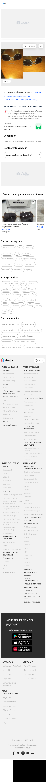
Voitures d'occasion (9, 374)
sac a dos (18, 264)
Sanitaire (26, 566)
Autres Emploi (7, 488)
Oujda (12, 300)
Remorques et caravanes (10, 404)
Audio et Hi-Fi (28, 504)
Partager (31, 46)
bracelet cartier (7, 259)
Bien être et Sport (31, 587)
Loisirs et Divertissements (31, 579)
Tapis (25, 552)
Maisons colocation (30, 436)
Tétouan (38, 306)
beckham (5, 270)
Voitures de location (9, 377)
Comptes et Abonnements (32, 507)
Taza (30, 306)
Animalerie (28, 569)
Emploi (5, 466)
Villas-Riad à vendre (30, 381)
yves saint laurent (8, 248)
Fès (34, 295)
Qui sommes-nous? (23, 748)
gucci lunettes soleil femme (33, 347)
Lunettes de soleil (28, 324)
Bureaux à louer (28, 412)
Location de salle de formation (12, 549)
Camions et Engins (10, 397)
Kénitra (4, 300)
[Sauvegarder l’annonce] (40, 46)
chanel (20, 248)
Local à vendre (28, 388)
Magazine (6, 679)
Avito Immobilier (30, 670)
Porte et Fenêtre (29, 555)
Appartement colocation (31, 432)
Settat (4, 311)
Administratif (7, 480)
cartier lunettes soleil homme (25, 342)
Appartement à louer (30, 402)
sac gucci (19, 259)
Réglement (32, 745)
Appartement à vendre (31, 374)
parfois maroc (7, 253)
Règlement (7, 697)
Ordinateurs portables (30, 479)
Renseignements (9, 719)
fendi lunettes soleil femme (11, 347)
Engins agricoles (8, 418)
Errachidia (26, 295)
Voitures (6, 370)
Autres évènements (9, 572)
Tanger (32, 289)
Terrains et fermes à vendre (32, 391)
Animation (6, 562)
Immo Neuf (7, 670)
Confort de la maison (30, 534)
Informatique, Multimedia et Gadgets (33, 467)
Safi (23, 306)
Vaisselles (27, 537)
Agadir (16, 284)
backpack (27, 270)
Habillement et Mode (32, 584)
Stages (5, 546)
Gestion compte (9, 706)
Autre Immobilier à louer (31, 423)
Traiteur (5, 565)
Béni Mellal (6, 295)
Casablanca (6, 284)
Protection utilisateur (17, 745)
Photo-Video (27, 500)
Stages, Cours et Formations (10, 538)
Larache (5, 306)
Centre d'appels (7, 470)
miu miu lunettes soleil (26, 336)
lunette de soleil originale (32, 330)
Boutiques (7, 674)
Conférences (6, 569)
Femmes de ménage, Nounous (12, 495)
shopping (29, 248)
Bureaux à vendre (29, 384)
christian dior (30, 264)
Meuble (26, 541)
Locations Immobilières (33, 398)
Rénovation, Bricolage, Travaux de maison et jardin (12, 503)
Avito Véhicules (30, 666)
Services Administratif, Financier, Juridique (10, 529)
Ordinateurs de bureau (31, 482)
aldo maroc (26, 253)
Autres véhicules (10, 425)
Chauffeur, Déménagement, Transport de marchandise (11, 508)
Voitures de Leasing (9, 381)
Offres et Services (10, 710)
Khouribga (31, 300)
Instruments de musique (30, 574)
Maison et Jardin (31, 523)
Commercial (6, 484)
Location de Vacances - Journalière (33, 444)
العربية (41, 360)
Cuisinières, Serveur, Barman (11, 512)
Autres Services (7, 533)
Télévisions (27, 497)
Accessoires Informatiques (32, 511)
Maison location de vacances (33, 453)
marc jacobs (16, 270)
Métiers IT (6, 477)
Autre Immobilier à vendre (32, 395)
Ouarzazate (15, 306)
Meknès (16, 289)
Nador (24, 289)
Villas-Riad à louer (29, 409)
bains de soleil (7, 342)
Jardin (26, 559)
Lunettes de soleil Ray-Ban (11, 330)
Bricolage (27, 562)
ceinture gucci (7, 264)
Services (6, 491)
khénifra (21, 300)
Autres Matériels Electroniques (33, 514)
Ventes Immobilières (32, 370)
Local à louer (28, 416)
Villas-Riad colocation (30, 439)
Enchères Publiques (32, 602)
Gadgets (26, 490)
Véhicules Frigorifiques (10, 411)
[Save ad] (33, 202)
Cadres (5, 473)
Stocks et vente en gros (32, 598)
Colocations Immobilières (29, 428)
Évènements (8, 558)
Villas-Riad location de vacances (31, 458)
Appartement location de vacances (31, 449)
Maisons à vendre (29, 377)
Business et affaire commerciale (10, 554)
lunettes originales (8, 336)
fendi (17, 253)
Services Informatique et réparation (10, 523)
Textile (26, 548)
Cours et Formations (9, 542)
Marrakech (6, 289)
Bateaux (6, 421)
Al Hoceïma (33, 284)
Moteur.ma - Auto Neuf (12, 666)
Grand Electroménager (31, 530)
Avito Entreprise (30, 679)
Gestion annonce (9, 702)
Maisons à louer (28, 405)
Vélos (5, 388)
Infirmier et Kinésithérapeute (11, 519)
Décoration (27, 545)
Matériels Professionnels (30, 592)
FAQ (4, 723)
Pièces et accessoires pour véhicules (11, 392)
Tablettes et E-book (30, 475)
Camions (5, 400)
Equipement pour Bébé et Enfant (32, 519)
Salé (10, 311)
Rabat (23, 284)
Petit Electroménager (30, 527)
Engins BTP (6, 414)
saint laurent (30, 259)
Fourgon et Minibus (9, 407)
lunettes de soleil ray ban (10, 324)
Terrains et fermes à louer (31, 419)
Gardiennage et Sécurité (10, 498)
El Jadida (16, 295)
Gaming (26, 486)
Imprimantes (28, 493)
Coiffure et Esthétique (9, 516)
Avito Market (29, 674)
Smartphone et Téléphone (32, 472)
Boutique (6, 714)
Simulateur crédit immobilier (9, 684)
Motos (5, 384)
